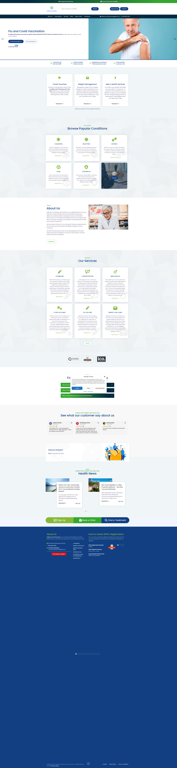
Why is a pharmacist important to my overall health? (77, 395)
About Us (50, 16)
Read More (59, 104)
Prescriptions (58, 16)
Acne (58, 172)
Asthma (114, 144)
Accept (77, 388)
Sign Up (61, 520)
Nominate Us (76, 558)
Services (66, 16)
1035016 (90, 546)
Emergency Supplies (59, 554)
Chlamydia (59, 144)
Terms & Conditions (123, 764)
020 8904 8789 (52, 545)
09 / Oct (78, 503)
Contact (124, 9)
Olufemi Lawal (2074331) (94, 555)
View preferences (99, 388)
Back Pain (86, 144)
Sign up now (29, 40)
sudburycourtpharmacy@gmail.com (57, 549)
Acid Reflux (86, 172)
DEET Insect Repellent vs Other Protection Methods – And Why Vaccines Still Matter (112, 487)
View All (114, 178)
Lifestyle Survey (77, 552)
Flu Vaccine (87, 312)
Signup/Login (114, 9)
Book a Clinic (78, 16)
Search (95, 9)
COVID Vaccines (59, 312)
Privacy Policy (90, 391)
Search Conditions (15, 40)
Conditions (87, 16)
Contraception (87, 276)
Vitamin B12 (60, 276)
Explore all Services (95, 109)
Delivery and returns (78, 545)
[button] (104, 376)
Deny (88, 388)
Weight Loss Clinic (115, 312)
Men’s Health (115, 276)
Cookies (85, 391)
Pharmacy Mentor (55, 765)
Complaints (76, 543)
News (71, 16)
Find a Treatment (117, 520)
